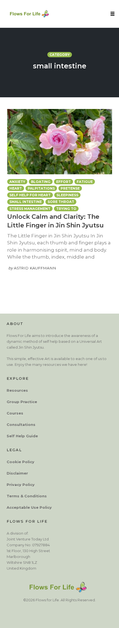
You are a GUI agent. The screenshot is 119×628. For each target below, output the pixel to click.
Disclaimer (17, 473)
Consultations (21, 424)
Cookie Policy (20, 462)
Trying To (66, 209)
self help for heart (30, 195)
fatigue (85, 182)
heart (15, 188)
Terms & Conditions (27, 496)
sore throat (61, 202)
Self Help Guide (22, 436)
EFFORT (63, 182)
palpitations (41, 188)
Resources (17, 390)
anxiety (17, 182)
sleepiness (67, 195)
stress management (29, 209)
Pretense (70, 188)
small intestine (25, 202)
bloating (40, 182)
